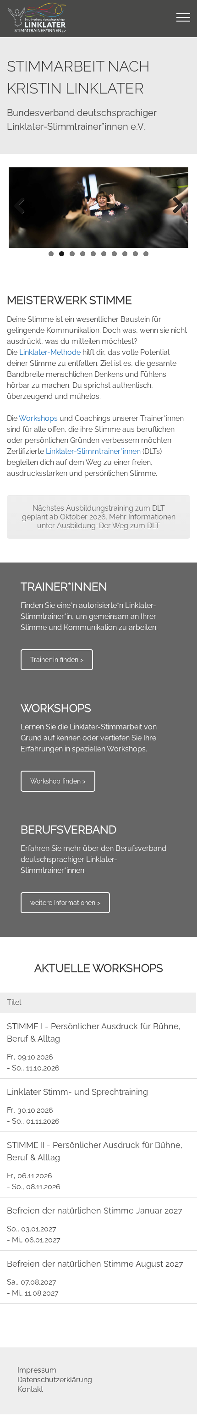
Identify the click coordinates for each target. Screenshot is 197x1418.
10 (145, 253)
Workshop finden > (58, 781)
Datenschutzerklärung (54, 1379)
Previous (22, 206)
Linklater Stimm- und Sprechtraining (77, 1092)
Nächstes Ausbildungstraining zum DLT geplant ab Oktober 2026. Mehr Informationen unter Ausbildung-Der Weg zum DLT (98, 517)
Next (174, 206)
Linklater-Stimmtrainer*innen (93, 451)
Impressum (36, 1370)
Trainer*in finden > (56, 659)
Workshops (38, 418)
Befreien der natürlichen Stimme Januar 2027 (94, 1210)
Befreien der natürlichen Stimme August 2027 (95, 1264)
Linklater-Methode (50, 352)
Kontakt (30, 1389)
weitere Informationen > (65, 902)
